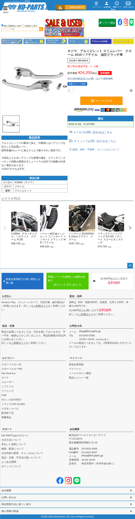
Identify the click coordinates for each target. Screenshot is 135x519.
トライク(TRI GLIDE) (13, 404)
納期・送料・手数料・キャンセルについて (95, 149)
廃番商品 (6, 417)
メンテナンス (11, 41)
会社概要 (74, 429)
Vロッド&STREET (11, 399)
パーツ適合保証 (109, 24)
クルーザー (7, 382)
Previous (4, 228)
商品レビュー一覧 (79, 377)
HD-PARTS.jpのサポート (15, 435)
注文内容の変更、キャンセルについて (22, 453)
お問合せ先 (76, 325)
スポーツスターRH (11, 368)
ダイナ (5, 377)
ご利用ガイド (40, 305)
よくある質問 (8, 461)
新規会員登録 (76, 364)
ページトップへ (130, 265)
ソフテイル (7, 386)
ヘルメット (56, 41)
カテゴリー (8, 358)
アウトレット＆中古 (101, 41)
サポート (7, 429)
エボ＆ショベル (10, 408)
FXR (3, 395)
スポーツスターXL (11, 364)
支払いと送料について (13, 444)
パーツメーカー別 (123, 41)
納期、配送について (12, 448)
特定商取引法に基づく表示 (16, 504)
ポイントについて (11, 466)
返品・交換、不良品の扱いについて (21, 457)
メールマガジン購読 (80, 373)
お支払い (7, 296)
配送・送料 (76, 296)
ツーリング (7, 390)
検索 (41, 29)
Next (130, 227)
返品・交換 (8, 325)
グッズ (78, 41)
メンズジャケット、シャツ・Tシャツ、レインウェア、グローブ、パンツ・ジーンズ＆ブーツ (34, 41)
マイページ (76, 358)
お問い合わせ (8, 497)
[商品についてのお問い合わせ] (91, 132)
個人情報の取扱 (10, 511)
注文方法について (11, 439)
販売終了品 (7, 412)
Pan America (8, 373)
